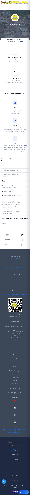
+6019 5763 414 (19, 267)
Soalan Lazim (15, 377)
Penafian (15, 366)
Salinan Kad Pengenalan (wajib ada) (12, 170)
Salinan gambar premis (9, 191)
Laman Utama (11, 39)
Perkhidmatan (11, 41)
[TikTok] (16, 344)
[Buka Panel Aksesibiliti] (4, 481)
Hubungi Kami (15, 374)
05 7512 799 (9, 267)
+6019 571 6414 (14, 258)
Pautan (15, 380)
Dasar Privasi (15, 361)
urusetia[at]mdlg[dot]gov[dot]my (15, 337)
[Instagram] (15, 340)
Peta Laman (15, 383)
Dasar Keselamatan (15, 364)
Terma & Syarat (15, 358)
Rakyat (19, 39)
